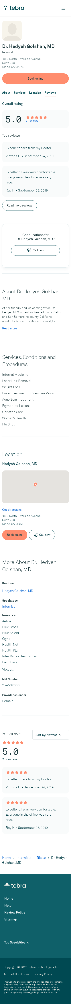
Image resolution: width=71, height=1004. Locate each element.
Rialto (41, 858)
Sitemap (10, 919)
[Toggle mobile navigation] (63, 8)
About (6, 92)
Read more (9, 328)
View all (7, 669)
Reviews (50, 92)
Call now (38, 250)
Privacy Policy (42, 974)
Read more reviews (19, 205)
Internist (8, 606)
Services (19, 92)
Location (35, 92)
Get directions (11, 509)
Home (6, 858)
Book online (35, 78)
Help (7, 905)
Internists (24, 858)
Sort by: (46, 735)
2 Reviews (32, 120)
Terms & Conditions (16, 974)
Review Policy (14, 912)
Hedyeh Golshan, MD (17, 591)
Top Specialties (15, 942)
